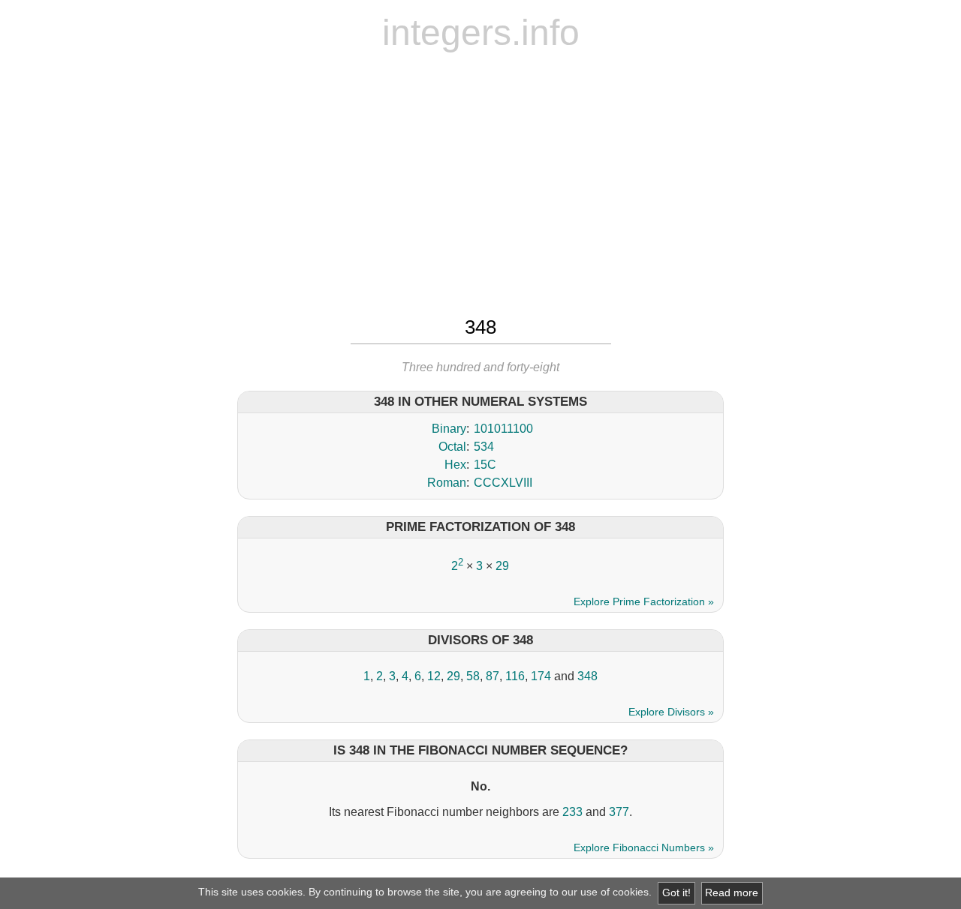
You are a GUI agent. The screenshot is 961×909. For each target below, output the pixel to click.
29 (502, 566)
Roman (446, 482)
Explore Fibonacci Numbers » (644, 848)
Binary (449, 428)
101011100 (503, 428)
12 (434, 676)
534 (484, 446)
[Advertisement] (480, 182)
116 (515, 676)
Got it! (676, 892)
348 (587, 676)
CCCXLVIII (503, 482)
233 (572, 812)
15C (485, 464)
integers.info (481, 32)
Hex (455, 464)
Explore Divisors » (671, 712)
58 (473, 676)
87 (492, 676)
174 (541, 676)
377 (619, 812)
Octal (452, 446)
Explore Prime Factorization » (644, 602)
